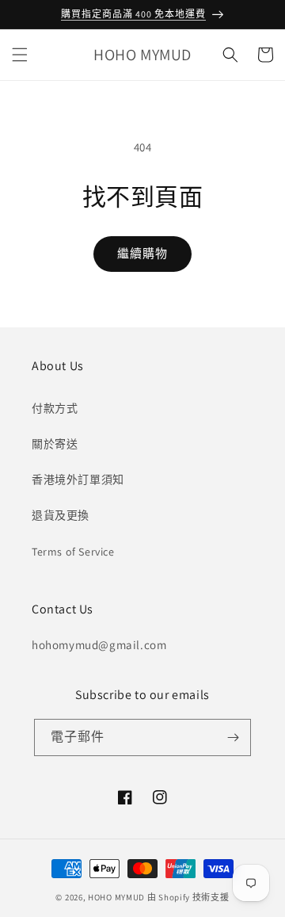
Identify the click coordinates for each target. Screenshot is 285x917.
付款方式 (55, 408)
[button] (19, 54)
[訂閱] (232, 737)
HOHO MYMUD (116, 897)
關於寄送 (55, 444)
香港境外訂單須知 (78, 479)
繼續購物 (142, 253)
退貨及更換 (60, 515)
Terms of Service (73, 551)
